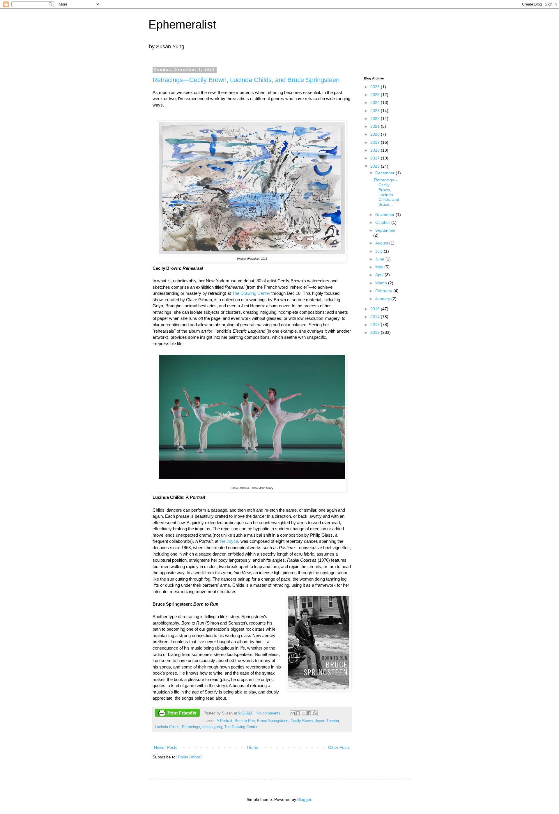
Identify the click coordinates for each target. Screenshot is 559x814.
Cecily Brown (302, 721)
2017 (375, 158)
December (385, 173)
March (381, 283)
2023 (375, 110)
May (379, 267)
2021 (375, 126)
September (385, 230)
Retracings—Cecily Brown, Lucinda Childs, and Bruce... (386, 192)
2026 (375, 86)
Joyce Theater (327, 721)
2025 (375, 94)
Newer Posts (165, 747)
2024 (375, 102)
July (379, 251)
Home (252, 747)
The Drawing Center (251, 293)
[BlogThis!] (298, 713)
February (384, 290)
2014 (375, 316)
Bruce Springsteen (272, 721)
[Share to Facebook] (309, 713)
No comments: (270, 713)
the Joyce (229, 541)
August (382, 243)
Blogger (304, 799)
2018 (375, 150)
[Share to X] (304, 713)
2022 (375, 118)
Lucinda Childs (167, 727)
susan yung (212, 727)
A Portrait (224, 721)
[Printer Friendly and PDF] (177, 714)
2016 (375, 166)
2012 (375, 332)
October (383, 222)
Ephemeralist (182, 24)
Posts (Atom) (190, 757)
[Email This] (293, 713)
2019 (375, 142)
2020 (375, 134)
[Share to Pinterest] (315, 713)
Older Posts (339, 747)
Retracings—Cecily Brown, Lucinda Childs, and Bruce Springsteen (246, 80)
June (380, 259)
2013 (375, 324)
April (380, 274)
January (383, 298)
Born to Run (245, 721)
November (385, 214)
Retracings (191, 727)
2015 (375, 308)
